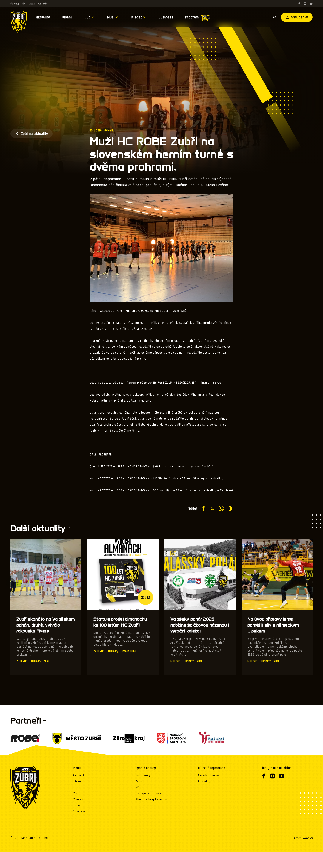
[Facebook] (299, 3)
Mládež (136, 17)
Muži (110, 17)
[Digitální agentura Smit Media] (303, 838)
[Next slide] (312, 582)
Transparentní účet (149, 793)
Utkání (67, 17)
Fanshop (14, 3)
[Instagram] (305, 3)
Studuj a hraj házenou (151, 799)
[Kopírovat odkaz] (230, 508)
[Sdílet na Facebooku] (203, 508)
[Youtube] (311, 3)
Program (192, 17)
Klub (87, 17)
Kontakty (42, 3)
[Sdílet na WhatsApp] (221, 508)
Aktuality (43, 17)
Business (166, 17)
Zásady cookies (208, 775)
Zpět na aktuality (34, 133)
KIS (24, 3)
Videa (32, 3)
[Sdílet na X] (212, 508)
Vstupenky (299, 17)
